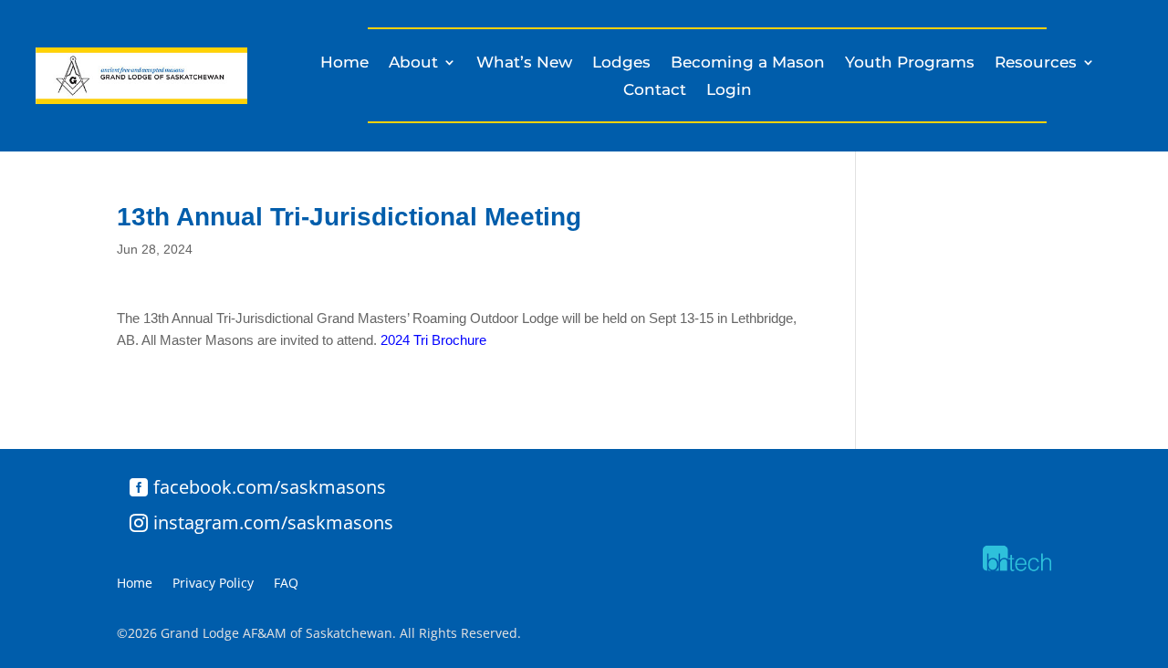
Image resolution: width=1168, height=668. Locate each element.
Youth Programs (910, 63)
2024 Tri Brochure (433, 340)
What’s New (524, 63)
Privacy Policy (213, 584)
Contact (654, 91)
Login (729, 91)
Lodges (621, 63)
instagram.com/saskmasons (273, 522)
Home (344, 63)
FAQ (286, 584)
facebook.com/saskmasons (269, 487)
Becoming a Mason (748, 63)
